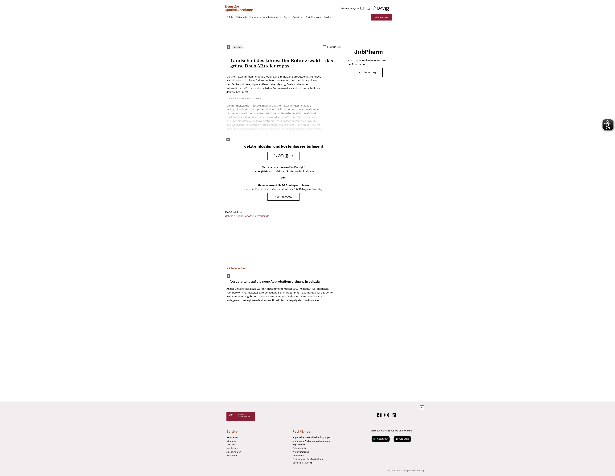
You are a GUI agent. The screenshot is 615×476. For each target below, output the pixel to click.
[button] (239, 8)
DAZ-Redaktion (234, 212)
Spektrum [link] (238, 47)
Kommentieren (333, 47)
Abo (382, 17)
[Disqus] (283, 352)
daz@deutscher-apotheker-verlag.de (247, 216)
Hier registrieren (262, 171)
